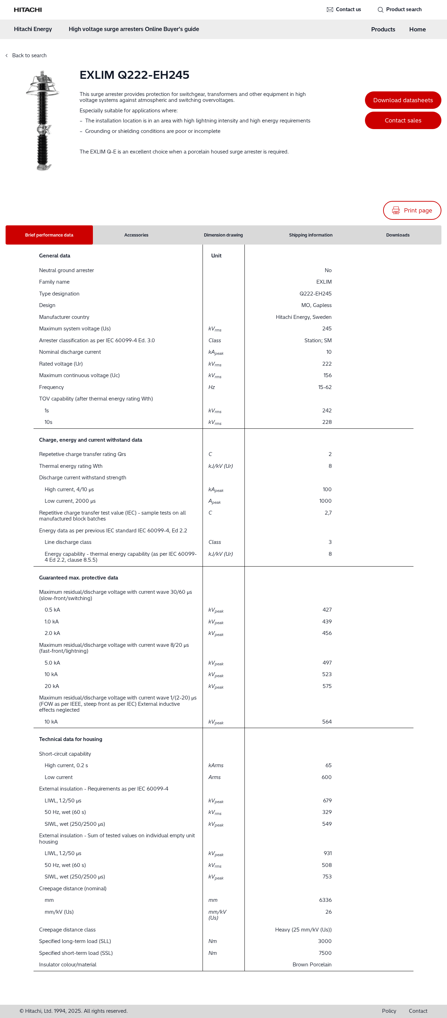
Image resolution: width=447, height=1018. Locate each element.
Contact (418, 1011)
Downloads (398, 235)
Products (383, 29)
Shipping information (310, 235)
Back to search (29, 55)
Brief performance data (49, 235)
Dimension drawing (223, 235)
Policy (389, 1011)
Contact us (348, 9)
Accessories (136, 235)
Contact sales (403, 120)
